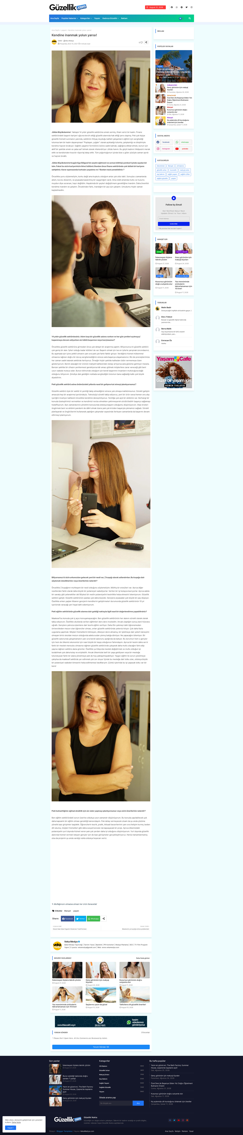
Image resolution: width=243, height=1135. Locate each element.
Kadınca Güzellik (110, 18)
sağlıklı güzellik (162, 178)
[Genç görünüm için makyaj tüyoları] (160, 88)
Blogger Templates (64, 1131)
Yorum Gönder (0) (101, 1047)
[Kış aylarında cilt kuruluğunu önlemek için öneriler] (160, 120)
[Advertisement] (101, 872)
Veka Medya (71, 941)
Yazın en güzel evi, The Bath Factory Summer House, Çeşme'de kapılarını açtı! (78, 1089)
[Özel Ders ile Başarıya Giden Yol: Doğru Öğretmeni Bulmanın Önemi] (160, 98)
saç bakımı (160, 174)
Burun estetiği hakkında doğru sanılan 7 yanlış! (75, 1077)
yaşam (63, 30)
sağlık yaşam (172, 174)
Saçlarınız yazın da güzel (96, 1004)
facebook (166, 142)
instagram (166, 149)
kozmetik (173, 170)
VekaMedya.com (87, 1131)
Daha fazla (16, 1122)
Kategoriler (85, 18)
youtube (185, 149)
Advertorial (161, 166)
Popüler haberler (69, 18)
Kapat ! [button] (11, 1128)
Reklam (124, 18)
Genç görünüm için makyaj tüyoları (97, 981)
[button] (189, 18)
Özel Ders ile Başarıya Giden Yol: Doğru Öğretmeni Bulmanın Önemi (172, 1084)
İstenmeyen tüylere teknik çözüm (66, 980)
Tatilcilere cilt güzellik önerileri (132, 1004)
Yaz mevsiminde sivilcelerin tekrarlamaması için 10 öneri (64, 1005)
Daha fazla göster (143, 958)
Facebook (69, 919)
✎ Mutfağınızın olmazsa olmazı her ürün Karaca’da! (74, 904)
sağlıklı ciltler (185, 174)
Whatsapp (95, 919)
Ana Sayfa (54, 18)
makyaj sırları (184, 170)
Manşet (67, 911)
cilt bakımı (180, 166)
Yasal (191, 1131)
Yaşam (97, 18)
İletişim (177, 1131)
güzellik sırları (162, 170)
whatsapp (185, 142)
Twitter (82, 919)
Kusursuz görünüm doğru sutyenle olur (130, 981)
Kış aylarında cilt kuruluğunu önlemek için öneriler (171, 1101)
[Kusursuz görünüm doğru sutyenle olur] (160, 110)
